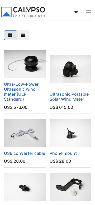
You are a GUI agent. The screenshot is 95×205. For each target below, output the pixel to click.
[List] (23, 35)
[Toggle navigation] (88, 12)
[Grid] (10, 35)
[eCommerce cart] (75, 12)
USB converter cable (24, 153)
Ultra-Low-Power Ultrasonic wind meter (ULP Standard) (21, 91)
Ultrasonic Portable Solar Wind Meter (69, 96)
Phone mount (63, 153)
